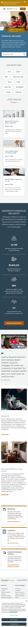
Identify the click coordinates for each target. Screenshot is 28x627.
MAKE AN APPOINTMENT (14, 323)
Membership (4, 588)
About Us (3, 585)
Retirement (20, 87)
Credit (18, 72)
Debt (6, 77)
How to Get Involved (6, 597)
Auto (9, 72)
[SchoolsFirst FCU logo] (11, 9)
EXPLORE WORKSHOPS (13, 521)
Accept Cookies (14, 624)
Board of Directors (6, 595)
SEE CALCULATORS (12, 543)
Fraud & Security (19, 592)
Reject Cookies (14, 619)
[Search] (24, 54)
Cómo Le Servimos (20, 594)
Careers (3, 590)
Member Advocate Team (19, 596)
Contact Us (18, 588)
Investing (7, 87)
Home (18, 82)
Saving (8, 92)
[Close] (26, 601)
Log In (22, 9)
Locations (17, 590)
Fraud (10, 82)
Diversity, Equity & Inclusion (5, 593)
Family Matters (18, 77)
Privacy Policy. (13, 612)
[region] (14, 613)
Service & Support (20, 585)
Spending (18, 92)
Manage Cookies (14, 615)
